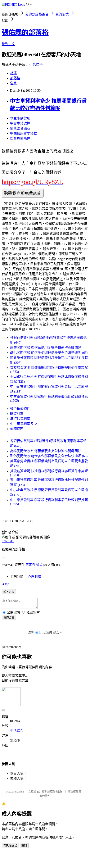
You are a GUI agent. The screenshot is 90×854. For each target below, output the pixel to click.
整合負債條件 (20, 138)
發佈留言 (8, 617)
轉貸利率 (16, 413)
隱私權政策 (74, 791)
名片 (13, 83)
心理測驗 (34, 576)
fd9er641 (8, 541)
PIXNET (19, 791)
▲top (5, 584)
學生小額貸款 (20, 118)
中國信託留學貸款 (23, 133)
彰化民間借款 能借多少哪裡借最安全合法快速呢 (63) (48, 352)
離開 (24, 845)
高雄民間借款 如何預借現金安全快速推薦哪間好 (45, 347)
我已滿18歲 (10, 845)
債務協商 (16, 429)
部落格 (15, 78)
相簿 (13, 73)
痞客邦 (30, 565)
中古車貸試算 (20, 123)
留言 (39, 565)
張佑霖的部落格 (25, 32)
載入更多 (8, 592)
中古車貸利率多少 (23, 424)
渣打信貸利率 (20, 419)
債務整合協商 (20, 128)
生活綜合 (36, 65)
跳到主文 (8, 44)
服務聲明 (45, 795)
